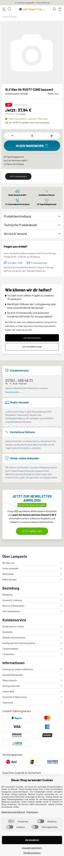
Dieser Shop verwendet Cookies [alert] (32, 780)
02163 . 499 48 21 (19, 380)
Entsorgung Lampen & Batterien (17, 669)
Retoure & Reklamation (13, 605)
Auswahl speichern (32, 847)
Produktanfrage (39, 262)
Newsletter (7, 632)
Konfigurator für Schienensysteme (18, 643)
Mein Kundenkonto (11, 611)
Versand (22, 114)
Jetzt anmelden (32, 531)
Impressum (7, 702)
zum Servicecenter (32, 338)
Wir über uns (8, 563)
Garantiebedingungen (12, 674)
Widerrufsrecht (9, 680)
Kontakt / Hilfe (15, 262)
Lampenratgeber (10, 648)
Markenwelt (8, 574)
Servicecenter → (13, 392)
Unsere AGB (8, 691)
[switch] (11, 821)
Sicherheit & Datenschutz (14, 697)
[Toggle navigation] (4, 9)
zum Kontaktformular (32, 346)
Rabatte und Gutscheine (13, 637)
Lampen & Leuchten (9, 17)
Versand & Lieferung (12, 600)
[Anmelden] (54, 9)
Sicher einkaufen (10, 568)
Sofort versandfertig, (28, 118)
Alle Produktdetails (18, 176)
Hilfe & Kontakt (9, 579)
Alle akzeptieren (32, 840)
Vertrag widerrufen (11, 686)
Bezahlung (7, 594)
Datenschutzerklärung (13, 811)
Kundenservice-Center (13, 626)
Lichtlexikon (8, 654)
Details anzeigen (32, 852)
